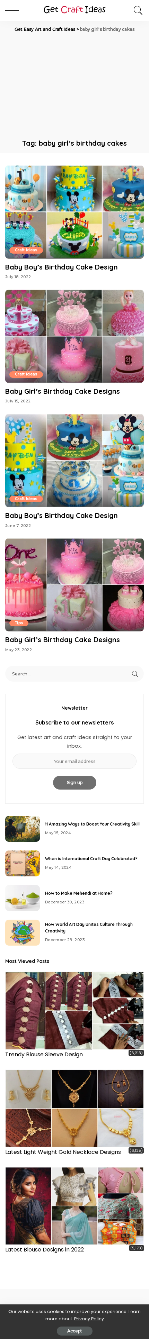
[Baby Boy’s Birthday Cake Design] (74, 211)
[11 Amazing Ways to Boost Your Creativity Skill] (22, 829)
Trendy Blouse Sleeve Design (44, 1054)
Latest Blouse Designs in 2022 (44, 1250)
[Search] (136, 10)
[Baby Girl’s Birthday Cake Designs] (74, 336)
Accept (74, 1330)
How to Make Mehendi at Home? (79, 893)
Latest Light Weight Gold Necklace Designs (63, 1152)
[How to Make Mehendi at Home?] (22, 898)
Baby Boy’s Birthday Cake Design (61, 267)
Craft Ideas (26, 250)
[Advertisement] (74, 84)
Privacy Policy (89, 1319)
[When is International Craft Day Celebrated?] (22, 863)
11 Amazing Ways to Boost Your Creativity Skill (92, 824)
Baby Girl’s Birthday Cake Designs (62, 391)
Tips (19, 623)
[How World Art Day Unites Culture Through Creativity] (22, 933)
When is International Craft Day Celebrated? (91, 858)
